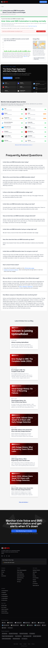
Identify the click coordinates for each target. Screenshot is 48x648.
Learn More (17, 77)
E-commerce (35, 583)
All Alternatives (4, 600)
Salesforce (38, 625)
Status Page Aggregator (21, 570)
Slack (20, 286)
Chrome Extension (4, 612)
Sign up (25, 56)
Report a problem (41, 31)
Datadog (24, 286)
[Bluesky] (9, 556)
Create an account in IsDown (11, 269)
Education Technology (13, 633)
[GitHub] (6, 556)
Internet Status (4, 611)
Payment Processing (24, 633)
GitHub (34, 622)
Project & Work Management (7, 636)
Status (21, 643)
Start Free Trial (43, 1)
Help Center (16, 643)
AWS (4, 622)
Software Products (36, 570)
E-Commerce (32, 633)
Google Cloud (42, 622)
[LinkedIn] (2, 556)
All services (10, 627)
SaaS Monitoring (20, 577)
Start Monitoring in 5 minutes (24, 531)
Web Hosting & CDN (27, 636)
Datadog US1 (18, 622)
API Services (4, 633)
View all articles (23, 502)
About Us (3, 570)
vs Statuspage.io (4, 596)
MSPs (34, 573)
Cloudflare (11, 622)
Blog (2, 573)
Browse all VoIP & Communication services (23, 144)
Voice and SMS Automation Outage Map (39, 58)
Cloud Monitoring (20, 573)
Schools (34, 579)
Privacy (33, 643)
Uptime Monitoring (20, 575)
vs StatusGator (4, 594)
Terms (29, 643)
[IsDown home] (4, 2)
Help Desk (35, 572)
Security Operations (37, 636)
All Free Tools (3, 605)
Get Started (3, 575)
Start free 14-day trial (32, 26)
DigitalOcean (27, 622)
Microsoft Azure (15, 625)
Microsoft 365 (6, 625)
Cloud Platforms (18, 636)
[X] (4, 556)
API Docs (19, 581)
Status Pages (19, 572)
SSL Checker (3, 607)
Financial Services (16, 638)
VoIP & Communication (6, 638)
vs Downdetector (4, 590)
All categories (24, 638)
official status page (29, 268)
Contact (24, 643)
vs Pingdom (3, 592)
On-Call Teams (35, 577)
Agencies (34, 581)
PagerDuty (30, 286)
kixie (3, 6)
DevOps (34, 575)
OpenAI (23, 625)
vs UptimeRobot (4, 598)
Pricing (2, 572)
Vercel (5, 627)
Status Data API (36, 585)
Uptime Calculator (4, 609)
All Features (19, 579)
